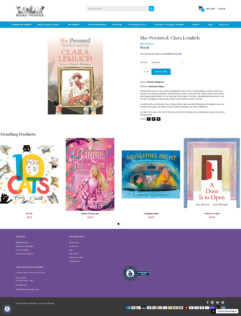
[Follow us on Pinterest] (158, 119)
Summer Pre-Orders (21, 24)
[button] (118, 224)
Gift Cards (73, 254)
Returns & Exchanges (25, 246)
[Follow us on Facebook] (149, 119)
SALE (210, 24)
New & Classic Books (48, 24)
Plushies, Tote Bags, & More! (169, 24)
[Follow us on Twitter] (154, 119)
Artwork (117, 24)
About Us (224, 24)
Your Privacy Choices (25, 254)
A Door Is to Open (212, 213)
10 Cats (29, 213)
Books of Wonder (29, 303)
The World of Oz (136, 24)
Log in (221, 8)
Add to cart (161, 71)
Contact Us (73, 246)
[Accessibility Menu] (7, 309)
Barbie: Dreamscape (90, 213)
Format (143, 62)
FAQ (70, 250)
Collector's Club (75, 257)
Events (195, 24)
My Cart (210, 8)
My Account (74, 242)
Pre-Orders (73, 24)
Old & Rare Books (97, 24)
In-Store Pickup (22, 250)
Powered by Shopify (46, 303)
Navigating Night (151, 213)
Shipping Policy (22, 242)
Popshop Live (74, 261)
